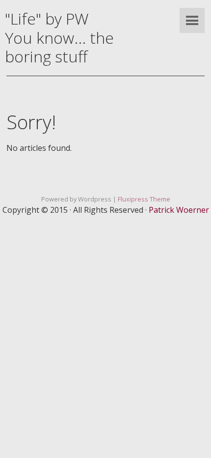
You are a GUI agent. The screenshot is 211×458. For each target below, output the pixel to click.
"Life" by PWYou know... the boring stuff (59, 37)
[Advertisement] (105, 336)
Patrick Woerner (179, 209)
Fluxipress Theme (144, 199)
